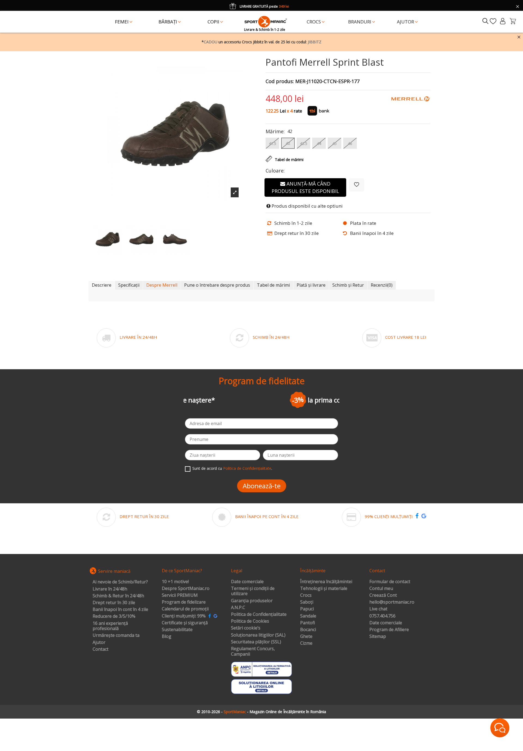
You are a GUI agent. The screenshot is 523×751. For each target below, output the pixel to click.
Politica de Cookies (250, 621)
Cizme (306, 643)
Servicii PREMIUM (180, 595)
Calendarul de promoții (185, 609)
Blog (166, 636)
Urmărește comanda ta (116, 635)
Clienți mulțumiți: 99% (184, 616)
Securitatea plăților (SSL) (256, 642)
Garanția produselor (252, 601)
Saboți (306, 602)
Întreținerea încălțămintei (326, 582)
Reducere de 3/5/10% (114, 616)
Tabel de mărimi (273, 285)
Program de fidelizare (184, 602)
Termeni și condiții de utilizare (253, 591)
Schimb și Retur (348, 285)
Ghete (306, 636)
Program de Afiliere (389, 629)
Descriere (101, 285)
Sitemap (377, 636)
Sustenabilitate (177, 629)
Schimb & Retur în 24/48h (118, 596)
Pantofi (307, 623)
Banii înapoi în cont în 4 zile (120, 609)
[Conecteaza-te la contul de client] (503, 21)
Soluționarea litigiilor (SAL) (258, 635)
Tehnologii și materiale (323, 588)
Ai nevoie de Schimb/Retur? (120, 582)
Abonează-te (262, 485)
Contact (100, 649)
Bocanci (308, 629)
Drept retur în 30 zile (114, 602)
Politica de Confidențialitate (247, 468)
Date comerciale (247, 582)
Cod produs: (280, 81)
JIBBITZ (314, 41)
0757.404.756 (382, 616)
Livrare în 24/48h (110, 589)
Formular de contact (389, 582)
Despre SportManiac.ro (185, 588)
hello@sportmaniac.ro (391, 602)
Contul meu (381, 588)
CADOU (210, 41)
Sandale (308, 616)
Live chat (378, 609)
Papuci (307, 609)
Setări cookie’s (245, 628)
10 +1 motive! (175, 582)
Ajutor (99, 642)
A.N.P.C (238, 607)
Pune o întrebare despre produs (217, 285)
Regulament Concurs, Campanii (253, 651)
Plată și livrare (311, 285)
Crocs (306, 595)
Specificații (128, 285)
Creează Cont (383, 595)
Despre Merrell (161, 285)
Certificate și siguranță (185, 623)
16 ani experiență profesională (110, 626)
